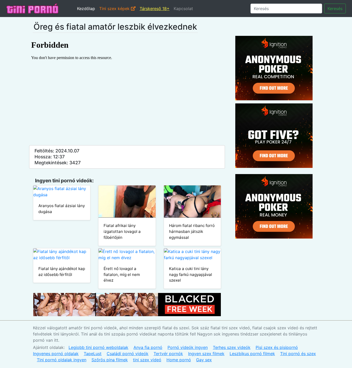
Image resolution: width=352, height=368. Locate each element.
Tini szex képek (115, 8)
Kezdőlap (86, 8)
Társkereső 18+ (155, 8)
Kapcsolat (183, 8)
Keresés (335, 8)
